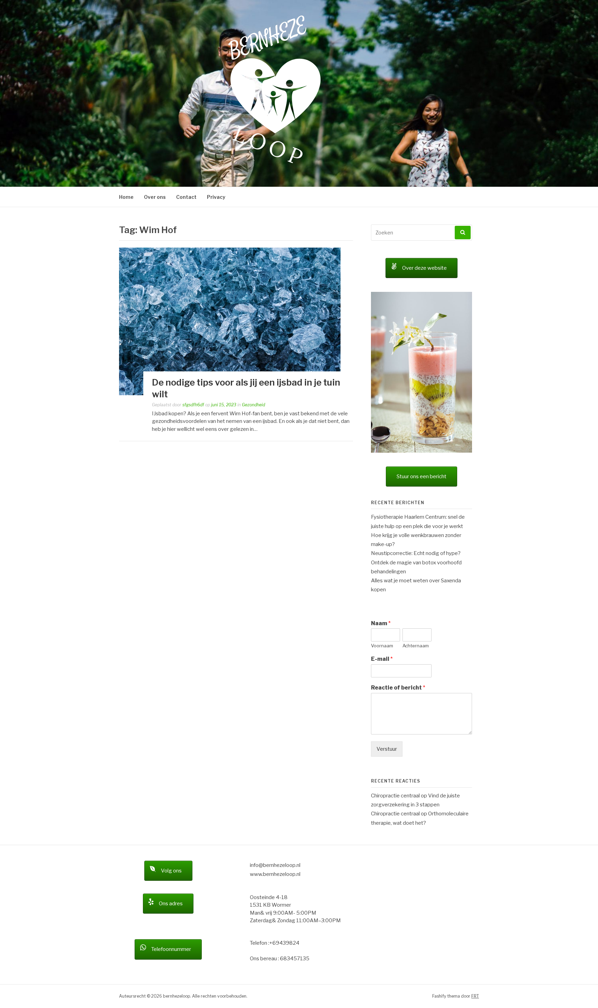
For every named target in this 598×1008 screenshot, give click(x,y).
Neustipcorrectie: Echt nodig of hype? (416, 460)
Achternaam (415, 552)
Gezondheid (253, 404)
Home (126, 197)
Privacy (216, 197)
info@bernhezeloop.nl (275, 772)
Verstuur (387, 656)
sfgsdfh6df (193, 404)
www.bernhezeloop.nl (275, 781)
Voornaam (382, 552)
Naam (381, 530)
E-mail (382, 565)
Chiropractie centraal (395, 702)
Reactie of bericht (398, 594)
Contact (186, 197)
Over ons (155, 197)
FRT (475, 902)
